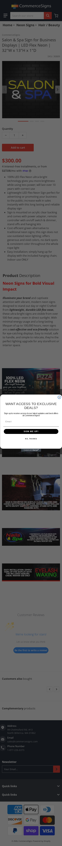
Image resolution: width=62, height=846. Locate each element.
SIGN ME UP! (31, 431)
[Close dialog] (59, 397)
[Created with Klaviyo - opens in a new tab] (31, 450)
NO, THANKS (31, 439)
